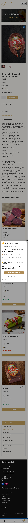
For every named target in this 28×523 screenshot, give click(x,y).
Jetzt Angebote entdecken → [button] (14, 272)
